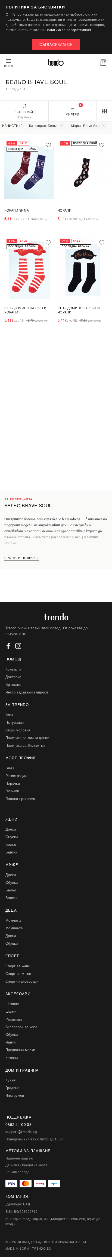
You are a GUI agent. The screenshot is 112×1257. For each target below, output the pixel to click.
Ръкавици (13, 1019)
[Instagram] (18, 646)
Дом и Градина (22, 1070)
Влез (9, 767)
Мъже (11, 864)
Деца (11, 910)
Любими (12, 790)
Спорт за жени (17, 965)
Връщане (13, 684)
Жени (11, 819)
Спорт (12, 955)
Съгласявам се (56, 44)
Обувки (11, 836)
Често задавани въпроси (26, 692)
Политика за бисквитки (25, 745)
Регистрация (16, 775)
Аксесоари (17, 993)
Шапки (11, 1011)
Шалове (12, 1003)
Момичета (14, 927)
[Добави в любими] (48, 145)
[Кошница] (103, 62)
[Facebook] (8, 646)
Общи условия (18, 730)
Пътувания (14, 722)
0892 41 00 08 (18, 1124)
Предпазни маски (20, 1049)
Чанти (10, 1042)
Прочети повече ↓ (21, 557)
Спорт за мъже (18, 973)
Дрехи (10, 829)
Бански (11, 852)
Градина (12, 1087)
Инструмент (15, 1095)
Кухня (10, 1080)
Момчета (13, 920)
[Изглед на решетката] (104, 111)
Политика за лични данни (27, 737)
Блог (9, 714)
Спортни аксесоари (21, 981)
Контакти (13, 669)
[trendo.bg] (56, 62)
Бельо (10, 844)
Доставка (13, 676)
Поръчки (12, 783)
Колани (11, 1057)
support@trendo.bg (21, 1131)
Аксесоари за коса (21, 1026)
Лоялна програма (20, 798)
